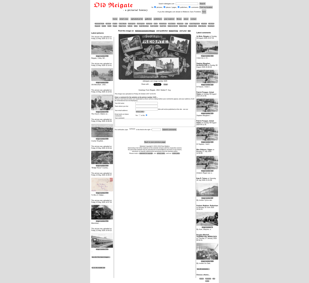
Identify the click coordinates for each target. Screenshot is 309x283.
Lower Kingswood (194, 23)
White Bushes (202, 26)
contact (193, 19)
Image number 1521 (207, 56)
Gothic (207, 281)
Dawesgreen (131, 23)
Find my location (206, 7)
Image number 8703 (102, 193)
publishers (158, 19)
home (115, 19)
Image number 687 (207, 198)
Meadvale (204, 23)
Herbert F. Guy (173, 31)
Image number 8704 (102, 165)
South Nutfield (154, 26)
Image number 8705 (102, 139)
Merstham (211, 23)
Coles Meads (122, 23)
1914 (189, 31)
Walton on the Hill (173, 26)
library (179, 19)
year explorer (169, 19)
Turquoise (208, 278)
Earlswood (149, 23)
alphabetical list (137, 19)
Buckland (108, 23)
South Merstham (144, 26)
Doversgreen (141, 23)
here (204, 12)
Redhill (109, 26)
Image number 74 (207, 227)
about (186, 19)
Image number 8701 (102, 249)
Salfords (130, 26)
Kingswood (180, 23)
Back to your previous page (154, 142)
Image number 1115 (207, 84)
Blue (214, 278)
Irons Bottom (172, 23)
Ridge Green (122, 26)
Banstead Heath (99, 23)
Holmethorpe (163, 23)
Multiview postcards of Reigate (145, 31)
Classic (201, 278)
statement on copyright (146, 153)
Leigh (186, 23)
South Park (163, 26)
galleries (148, 19)
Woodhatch (211, 26)
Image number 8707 (102, 82)
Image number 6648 (207, 261)
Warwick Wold (192, 26)
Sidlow (136, 26)
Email (165, 84)
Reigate (115, 26)
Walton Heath (183, 26)
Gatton (156, 23)
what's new (124, 19)
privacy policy (140, 111)
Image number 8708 (102, 56)
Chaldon (114, 23)
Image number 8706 (102, 112)
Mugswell (97, 26)
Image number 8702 (102, 221)
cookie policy (176, 153)
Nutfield (104, 26)
